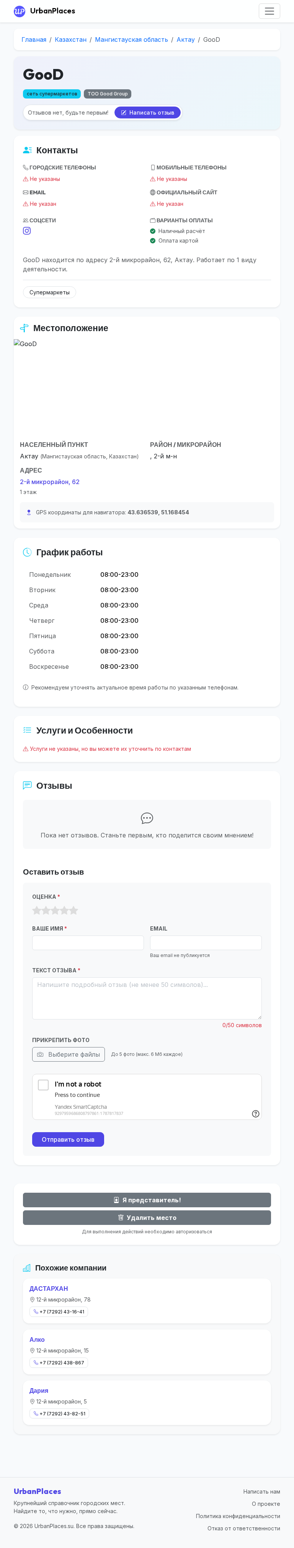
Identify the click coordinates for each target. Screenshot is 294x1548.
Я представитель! (151, 1200)
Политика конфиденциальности (238, 1516)
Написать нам (261, 1491)
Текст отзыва (56, 970)
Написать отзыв (151, 112)
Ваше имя (49, 928)
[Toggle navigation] (269, 11)
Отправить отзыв (68, 1139)
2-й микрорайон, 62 (50, 482)
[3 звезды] (55, 911)
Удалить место (150, 1217)
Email (158, 928)
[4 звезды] (64, 911)
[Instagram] (27, 231)
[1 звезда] (36, 911)
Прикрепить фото (61, 1040)
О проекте (266, 1503)
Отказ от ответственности (243, 1528)
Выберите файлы (73, 1054)
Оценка (46, 896)
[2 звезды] (46, 911)
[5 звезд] (73, 911)
